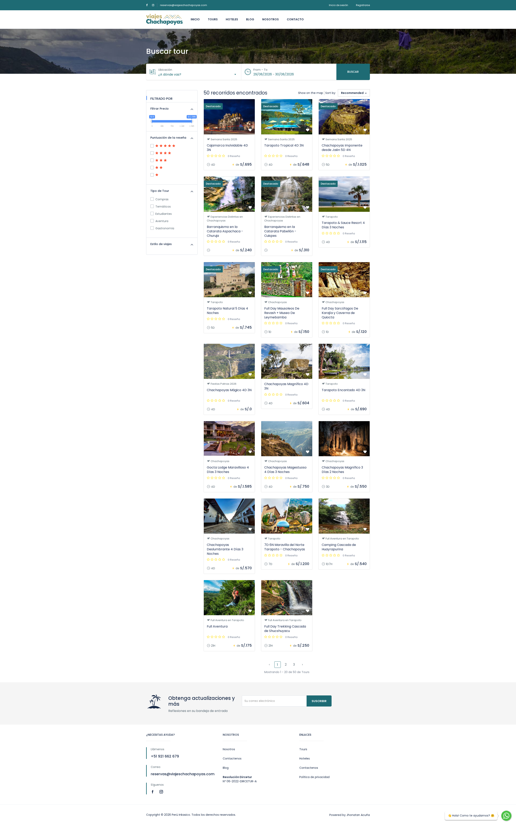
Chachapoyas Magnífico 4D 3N (286, 386)
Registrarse (363, 5)
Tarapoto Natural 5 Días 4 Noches (227, 310)
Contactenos (232, 758)
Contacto (295, 19)
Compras (162, 199)
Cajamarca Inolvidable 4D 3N (227, 147)
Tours (213, 19)
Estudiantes (163, 214)
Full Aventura (217, 626)
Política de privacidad (314, 777)
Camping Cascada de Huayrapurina (339, 547)
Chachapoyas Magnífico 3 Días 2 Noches (342, 469)
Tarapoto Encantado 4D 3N (343, 390)
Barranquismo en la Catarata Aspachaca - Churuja (225, 231)
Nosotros (270, 19)
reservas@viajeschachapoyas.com (183, 5)
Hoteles (232, 19)
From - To (260, 70)
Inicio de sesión (338, 5)
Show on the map (310, 93)
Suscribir (319, 701)
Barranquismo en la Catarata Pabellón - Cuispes (280, 231)
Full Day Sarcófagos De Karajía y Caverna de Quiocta (340, 313)
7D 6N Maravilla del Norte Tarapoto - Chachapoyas (284, 547)
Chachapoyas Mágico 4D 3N (229, 390)
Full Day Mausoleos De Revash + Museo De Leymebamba (281, 313)
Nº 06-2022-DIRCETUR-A (240, 781)
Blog (250, 19)
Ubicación (165, 70)
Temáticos (163, 207)
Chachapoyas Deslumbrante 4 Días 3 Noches (225, 549)
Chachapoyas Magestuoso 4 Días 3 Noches (285, 469)
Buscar (353, 72)
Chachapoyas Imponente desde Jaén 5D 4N (342, 147)
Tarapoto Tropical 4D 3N (284, 145)
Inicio (195, 19)
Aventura (161, 221)
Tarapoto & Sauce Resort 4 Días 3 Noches (343, 225)
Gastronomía (164, 228)
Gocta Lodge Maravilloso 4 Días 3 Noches (228, 469)
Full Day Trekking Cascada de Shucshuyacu (285, 628)
